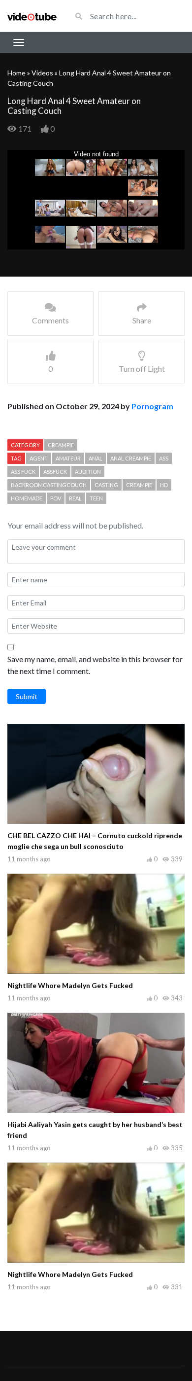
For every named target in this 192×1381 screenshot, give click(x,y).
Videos (42, 73)
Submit (26, 696)
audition (88, 471)
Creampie (61, 445)
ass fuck (23, 471)
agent (39, 458)
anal (95, 458)
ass (163, 458)
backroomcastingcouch (49, 485)
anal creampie (130, 458)
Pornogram (152, 406)
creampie (139, 485)
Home (16, 73)
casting (106, 485)
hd (164, 485)
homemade (26, 498)
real (75, 498)
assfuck (55, 471)
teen (96, 498)
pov (55, 498)
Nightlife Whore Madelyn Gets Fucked (70, 985)
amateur (68, 458)
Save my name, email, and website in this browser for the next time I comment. (95, 664)
